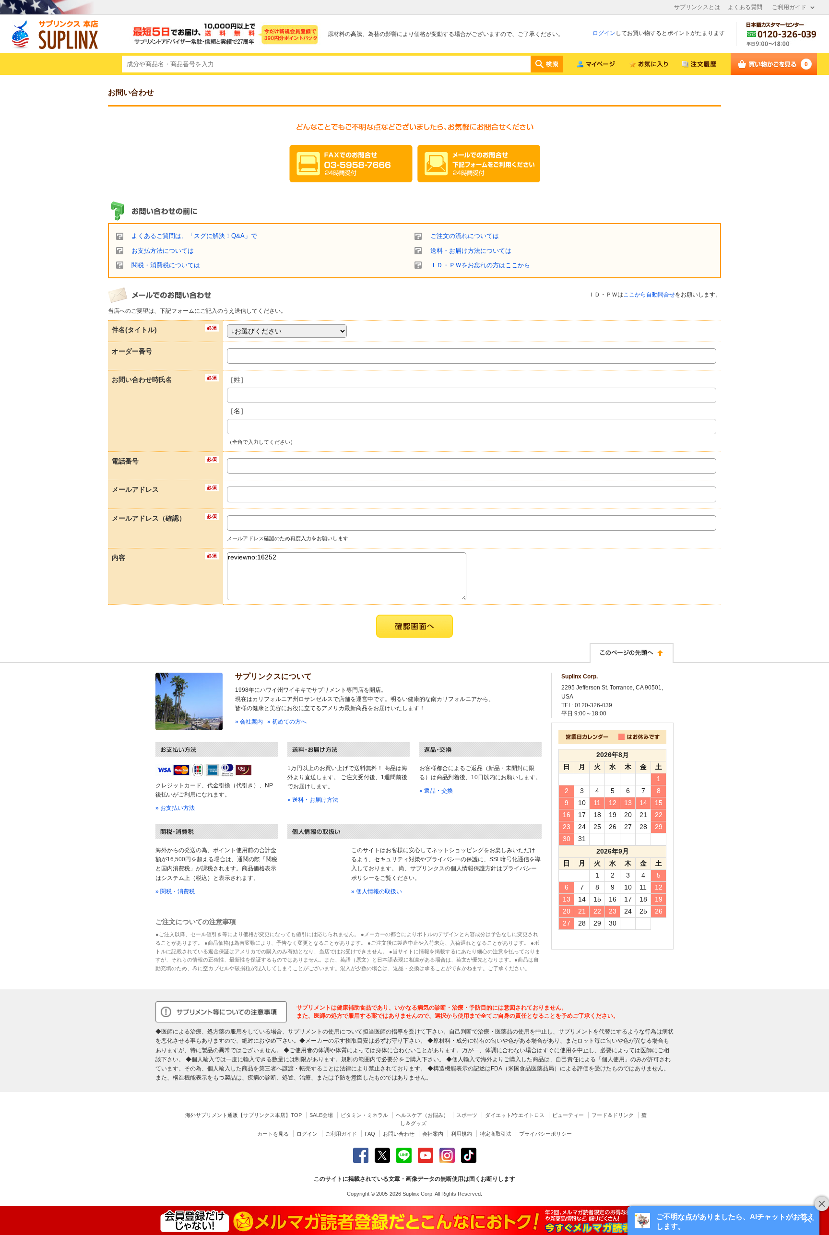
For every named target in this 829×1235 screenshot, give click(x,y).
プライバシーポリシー (545, 1134)
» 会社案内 (249, 721)
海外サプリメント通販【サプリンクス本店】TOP (243, 1115)
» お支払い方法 (175, 808)
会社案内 (432, 1134)
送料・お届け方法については (470, 251)
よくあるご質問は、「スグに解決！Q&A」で (194, 236)
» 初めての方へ (287, 721)
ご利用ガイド (789, 7)
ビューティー (568, 1115)
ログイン (604, 33)
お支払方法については (162, 251)
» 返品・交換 (436, 790)
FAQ (370, 1134)
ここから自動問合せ (649, 294)
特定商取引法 (495, 1134)
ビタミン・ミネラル (364, 1115)
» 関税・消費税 (175, 891)
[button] (723, 1220)
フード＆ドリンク (613, 1115)
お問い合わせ (398, 1134)
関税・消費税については (165, 265)
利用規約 (461, 1134)
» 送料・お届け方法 (312, 799)
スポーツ (466, 1115)
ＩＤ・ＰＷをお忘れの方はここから (480, 265)
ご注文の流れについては (464, 236)
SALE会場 (321, 1115)
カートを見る (273, 1134)
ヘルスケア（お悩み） (422, 1115)
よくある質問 (745, 7)
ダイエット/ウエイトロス (515, 1115)
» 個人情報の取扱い (376, 891)
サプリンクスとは (697, 7)
